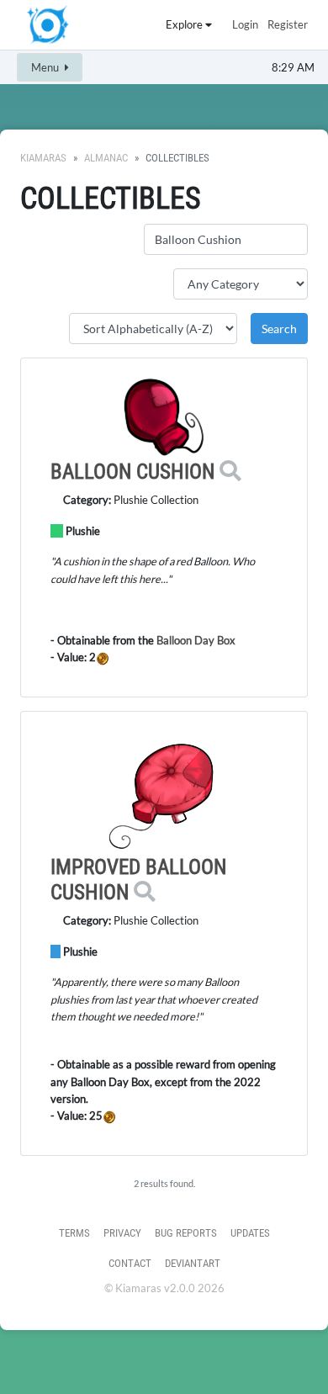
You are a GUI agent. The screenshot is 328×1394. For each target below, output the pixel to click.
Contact (129, 1263)
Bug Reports (186, 1233)
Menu (46, 67)
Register (287, 24)
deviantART (192, 1263)
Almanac (106, 157)
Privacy (122, 1233)
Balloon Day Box (194, 640)
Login (245, 24)
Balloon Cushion (132, 471)
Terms (74, 1233)
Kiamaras (43, 157)
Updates (250, 1233)
